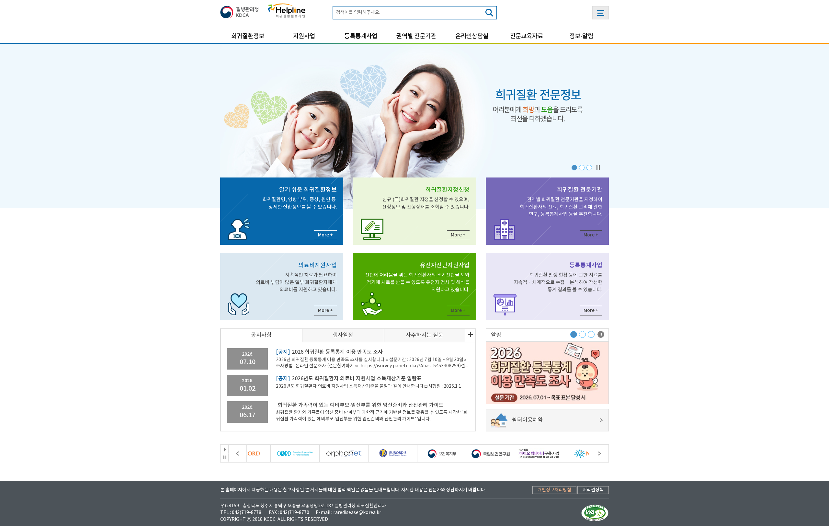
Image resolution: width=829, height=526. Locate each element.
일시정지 (225, 457)
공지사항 (261, 335)
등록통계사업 (360, 36)
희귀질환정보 (247, 36)
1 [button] (574, 167)
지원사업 (304, 36)
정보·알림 (581, 36)
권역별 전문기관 (416, 36)
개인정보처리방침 (554, 490)
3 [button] (589, 167)
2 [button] (582, 167)
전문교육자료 (526, 36)
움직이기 (225, 449)
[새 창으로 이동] (274, 453)
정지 (598, 167)
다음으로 (599, 453)
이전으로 (237, 453)
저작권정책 (593, 490)
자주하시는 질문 (424, 335)
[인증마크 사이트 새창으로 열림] (595, 512)
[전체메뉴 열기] (600, 12)
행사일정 (343, 335)
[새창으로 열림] (241, 10)
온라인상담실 (471, 36)
